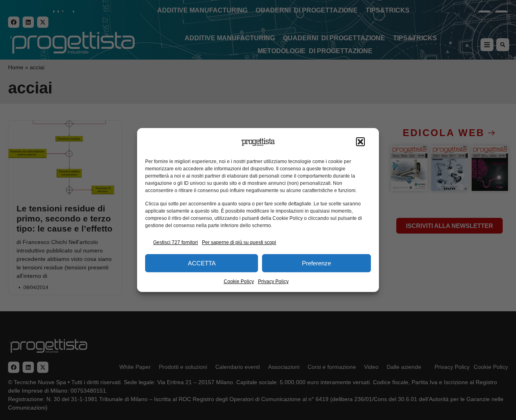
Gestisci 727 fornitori (175, 242)
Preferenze (316, 263)
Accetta (202, 263)
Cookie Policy (239, 281)
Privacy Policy (273, 281)
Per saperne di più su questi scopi (239, 242)
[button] (360, 142)
